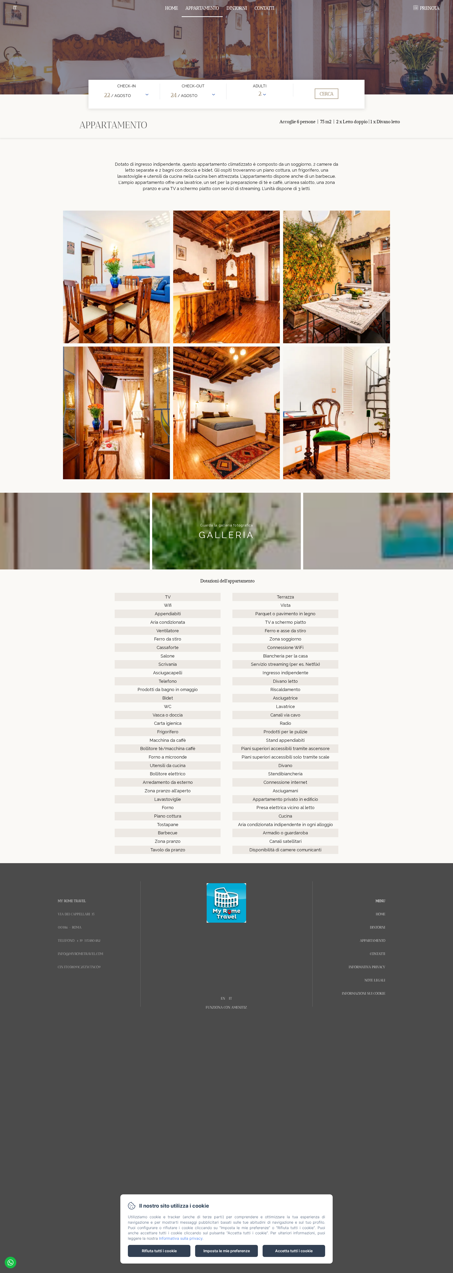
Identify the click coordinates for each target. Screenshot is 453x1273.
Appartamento (202, 8)
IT (230, 998)
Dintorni (236, 8)
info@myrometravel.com (80, 954)
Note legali (375, 980)
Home (171, 8)
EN (223, 998)
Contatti (264, 8)
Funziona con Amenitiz (226, 1007)
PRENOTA (429, 8)
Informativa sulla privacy (180, 1238)
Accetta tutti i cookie (294, 1250)
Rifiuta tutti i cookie (159, 1250)
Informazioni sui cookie (363, 993)
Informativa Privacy (367, 967)
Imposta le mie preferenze (226, 1250)
